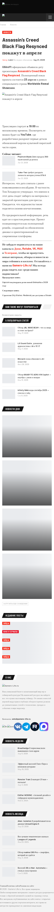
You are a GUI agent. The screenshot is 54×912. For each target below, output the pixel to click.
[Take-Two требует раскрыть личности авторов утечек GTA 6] (8, 176)
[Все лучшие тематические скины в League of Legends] (8, 840)
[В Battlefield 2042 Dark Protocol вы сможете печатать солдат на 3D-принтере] (27, 576)
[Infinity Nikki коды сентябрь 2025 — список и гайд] (8, 394)
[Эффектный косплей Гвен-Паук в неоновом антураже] (8, 768)
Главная (3, 886)
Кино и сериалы (10, 631)
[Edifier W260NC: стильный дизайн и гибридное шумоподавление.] (8, 799)
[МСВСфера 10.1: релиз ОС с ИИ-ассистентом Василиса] (27, 529)
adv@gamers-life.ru (21, 719)
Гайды (6, 623)
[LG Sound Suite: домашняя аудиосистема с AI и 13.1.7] (8, 347)
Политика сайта (13, 886)
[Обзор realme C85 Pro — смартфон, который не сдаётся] (8, 856)
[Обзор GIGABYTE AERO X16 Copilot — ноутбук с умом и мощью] (8, 378)
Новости (7, 32)
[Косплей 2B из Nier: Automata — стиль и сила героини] (8, 872)
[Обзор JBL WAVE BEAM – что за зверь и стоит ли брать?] (8, 331)
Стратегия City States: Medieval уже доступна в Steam (26, 295)
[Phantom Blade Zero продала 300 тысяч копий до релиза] (8, 161)
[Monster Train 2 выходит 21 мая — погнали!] (8, 783)
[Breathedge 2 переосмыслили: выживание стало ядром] (8, 752)
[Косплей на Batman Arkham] (27, 436)
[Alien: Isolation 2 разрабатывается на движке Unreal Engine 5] (8, 825)
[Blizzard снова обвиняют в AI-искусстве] (8, 363)
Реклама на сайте (27, 886)
